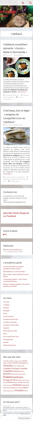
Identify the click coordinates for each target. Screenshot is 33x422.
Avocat (21, 361)
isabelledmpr (19, 55)
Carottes (15, 363)
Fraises (7, 377)
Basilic (25, 361)
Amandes (6, 361)
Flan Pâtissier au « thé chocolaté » (14, 271)
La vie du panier (8, 316)
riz (16, 387)
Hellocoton (21, 251)
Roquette (20, 387)
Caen (4, 363)
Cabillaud (25, 95)
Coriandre (23, 368)
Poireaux (26, 382)
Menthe (10, 382)
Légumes (22, 177)
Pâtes (8, 387)
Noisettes (15, 382)
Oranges (21, 382)
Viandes (5, 342)
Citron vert (20, 366)
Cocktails (6, 305)
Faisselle (13, 374)
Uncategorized (8, 339)
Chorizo (5, 97)
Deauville (16, 371)
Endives (22, 371)
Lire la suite (22, 92)
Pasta (5, 334)
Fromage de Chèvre (10, 380)
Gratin (27, 380)
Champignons (23, 363)
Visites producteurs (9, 345)
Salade (5, 390)
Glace (24, 380)
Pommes (17, 385)
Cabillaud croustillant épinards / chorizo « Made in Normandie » (15, 48)
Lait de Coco (19, 179)
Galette (20, 380)
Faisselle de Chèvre (21, 374)
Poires (5, 385)
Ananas (11, 361)
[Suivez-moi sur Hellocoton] (12, 250)
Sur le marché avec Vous (11, 336)
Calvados (9, 363)
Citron (15, 366)
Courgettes (12, 179)
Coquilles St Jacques (11, 368)
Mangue (5, 382)
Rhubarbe (13, 388)
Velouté (26, 390)
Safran (25, 388)
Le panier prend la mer (12, 95)
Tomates (19, 390)
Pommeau (10, 385)
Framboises (17, 377)
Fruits (5, 313)
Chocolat (6, 302)
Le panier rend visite (10, 322)
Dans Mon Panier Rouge (12, 251)
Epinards (11, 97)
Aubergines (16, 361)
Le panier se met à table (11, 325)
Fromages (6, 310)
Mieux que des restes (10, 331)
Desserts (6, 308)
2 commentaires (15, 181)
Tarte (13, 390)
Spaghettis (9, 390)
